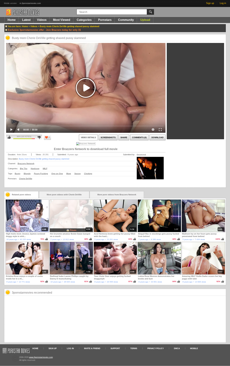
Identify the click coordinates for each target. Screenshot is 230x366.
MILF (45, 168)
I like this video (9, 137)
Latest (26, 19)
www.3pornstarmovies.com (41, 357)
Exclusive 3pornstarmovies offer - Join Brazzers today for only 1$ (44, 30)
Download (157, 137)
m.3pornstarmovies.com (30, 3)
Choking (88, 173)
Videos (42, 19)
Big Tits (23, 168)
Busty (17, 173)
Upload (145, 19)
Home (12, 19)
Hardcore (35, 168)
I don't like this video (39, 137)
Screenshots (108, 137)
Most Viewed (61, 19)
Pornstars (105, 19)
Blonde (27, 173)
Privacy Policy (155, 348)
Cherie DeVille (25, 179)
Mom (68, 173)
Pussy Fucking (41, 173)
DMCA (177, 348)
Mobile (194, 348)
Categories (84, 19)
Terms (133, 348)
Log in (223, 3)
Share (123, 137)
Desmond (141, 155)
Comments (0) (139, 137)
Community (126, 19)
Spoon (77, 173)
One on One (57, 173)
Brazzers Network (26, 163)
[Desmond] (150, 170)
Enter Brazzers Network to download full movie (86, 149)
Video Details (88, 137)
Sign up (210, 3)
